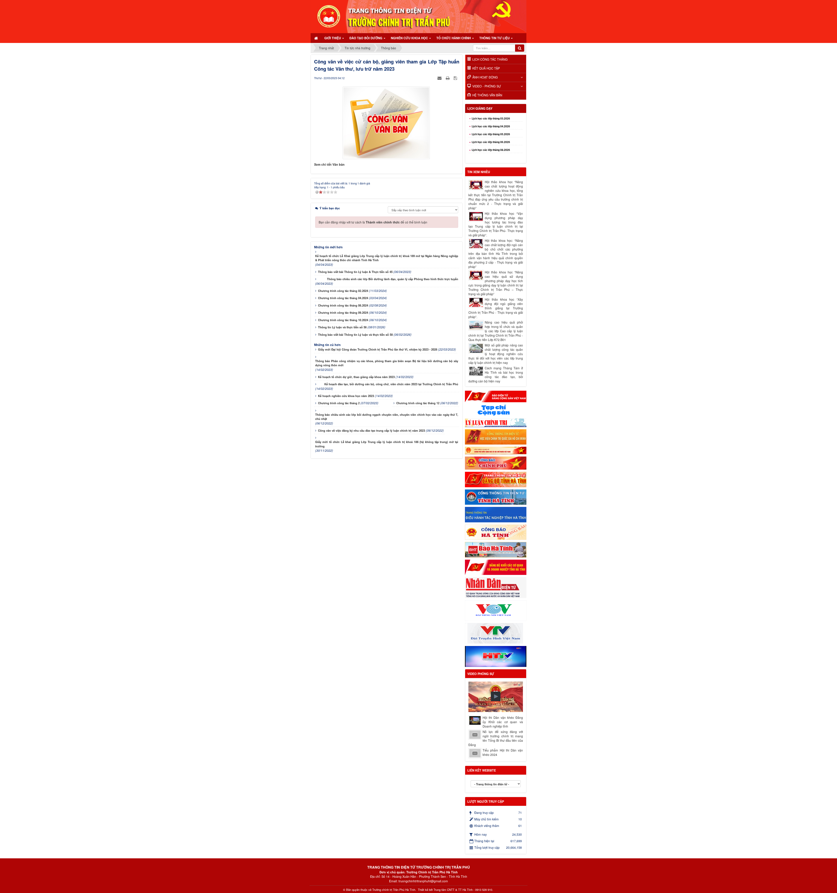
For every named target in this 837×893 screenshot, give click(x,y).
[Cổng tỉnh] (495, 496)
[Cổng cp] (495, 450)
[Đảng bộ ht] (495, 479)
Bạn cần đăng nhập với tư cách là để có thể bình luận (373, 222)
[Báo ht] (495, 549)
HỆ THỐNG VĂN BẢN (487, 95)
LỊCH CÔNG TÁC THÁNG (490, 59)
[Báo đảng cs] (495, 396)
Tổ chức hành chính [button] (454, 38)
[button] (495, 696)
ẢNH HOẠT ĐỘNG (485, 77)
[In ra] (448, 78)
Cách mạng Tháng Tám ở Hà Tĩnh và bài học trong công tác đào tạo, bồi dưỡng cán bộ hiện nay (495, 374)
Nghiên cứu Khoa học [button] (410, 38)
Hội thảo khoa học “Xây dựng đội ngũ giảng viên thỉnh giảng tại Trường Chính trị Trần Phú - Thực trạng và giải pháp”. (495, 308)
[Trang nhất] (316, 38)
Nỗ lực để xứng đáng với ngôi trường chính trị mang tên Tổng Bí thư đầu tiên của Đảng (495, 738)
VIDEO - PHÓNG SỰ (486, 86)
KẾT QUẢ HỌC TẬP (486, 68)
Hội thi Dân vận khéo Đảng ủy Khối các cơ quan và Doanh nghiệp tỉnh (503, 721)
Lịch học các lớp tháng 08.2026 (491, 129)
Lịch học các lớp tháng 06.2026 (491, 121)
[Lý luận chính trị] (495, 422)
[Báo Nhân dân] (495, 587)
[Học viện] (495, 436)
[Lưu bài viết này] (456, 78)
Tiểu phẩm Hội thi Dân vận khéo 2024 (503, 752)
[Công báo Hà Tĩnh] (495, 532)
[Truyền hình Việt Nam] (495, 633)
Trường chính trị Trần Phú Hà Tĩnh (393, 890)
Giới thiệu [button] (333, 38)
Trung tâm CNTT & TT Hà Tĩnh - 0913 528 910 (463, 890)
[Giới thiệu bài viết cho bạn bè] (440, 78)
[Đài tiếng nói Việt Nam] (495, 610)
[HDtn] (495, 514)
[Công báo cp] (495, 462)
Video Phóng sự (480, 673)
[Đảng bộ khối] (495, 567)
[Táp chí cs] (495, 410)
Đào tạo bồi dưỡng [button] (366, 38)
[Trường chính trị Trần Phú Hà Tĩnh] (418, 16)
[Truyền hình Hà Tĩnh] (495, 656)
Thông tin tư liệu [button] (494, 38)
